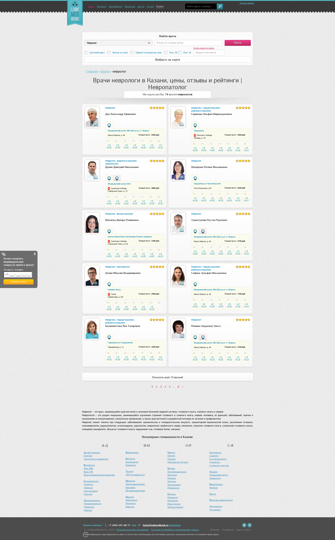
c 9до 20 (109, 146)
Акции (140, 6)
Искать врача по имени (203, 48)
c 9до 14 (160, 146)
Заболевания (115, 6)
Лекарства (129, 6)
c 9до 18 (152, 307)
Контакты (175, 525)
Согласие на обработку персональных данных (175, 529)
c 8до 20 (195, 149)
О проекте (228, 529)
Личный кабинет (247, 3)
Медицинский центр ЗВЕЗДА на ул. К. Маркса (128, 130)
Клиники (101, 6)
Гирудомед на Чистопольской (207, 183)
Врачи (91, 6)
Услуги (150, 6)
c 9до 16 (152, 146)
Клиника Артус (114, 289)
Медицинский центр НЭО (119, 184)
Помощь (215, 529)
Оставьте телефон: (13, 269)
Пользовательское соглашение (132, 529)
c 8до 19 (238, 149)
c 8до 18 (152, 202)
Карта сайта (243, 529)
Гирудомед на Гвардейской (120, 342)
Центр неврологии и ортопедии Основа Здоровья (130, 236)
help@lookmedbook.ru (155, 525)
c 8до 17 (246, 149)
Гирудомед (199, 130)
